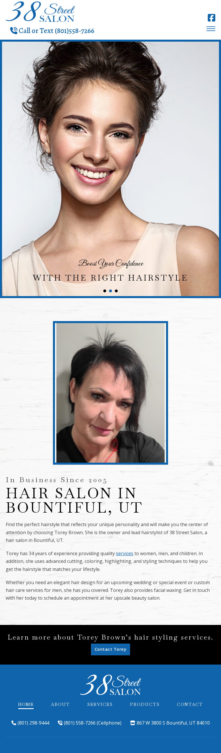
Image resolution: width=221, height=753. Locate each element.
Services (100, 704)
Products (145, 704)
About (60, 704)
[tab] (104, 290)
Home (26, 704)
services (124, 553)
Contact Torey (111, 649)
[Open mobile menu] (211, 28)
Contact (190, 704)
